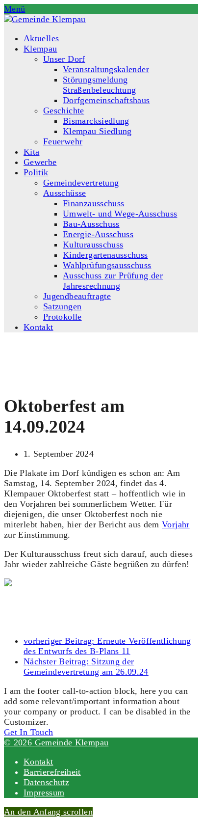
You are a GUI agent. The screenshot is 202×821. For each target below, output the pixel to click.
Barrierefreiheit (52, 772)
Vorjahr (176, 524)
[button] (14, 9)
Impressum (44, 792)
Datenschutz (46, 782)
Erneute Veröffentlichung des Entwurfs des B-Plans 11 (107, 646)
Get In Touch (28, 732)
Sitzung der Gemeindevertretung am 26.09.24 (86, 667)
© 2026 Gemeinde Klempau (56, 742)
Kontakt (38, 761)
